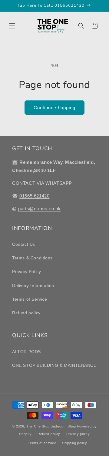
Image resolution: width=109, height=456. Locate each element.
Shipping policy (74, 443)
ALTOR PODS (26, 351)
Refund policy (26, 312)
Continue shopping (54, 107)
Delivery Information (33, 285)
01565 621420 (34, 195)
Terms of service (42, 443)
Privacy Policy (26, 271)
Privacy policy (78, 434)
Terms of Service (29, 299)
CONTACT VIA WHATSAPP (42, 183)
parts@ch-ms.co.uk (39, 208)
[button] (12, 25)
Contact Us (23, 244)
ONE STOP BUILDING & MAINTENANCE (54, 365)
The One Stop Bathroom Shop (51, 426)
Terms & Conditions (32, 257)
